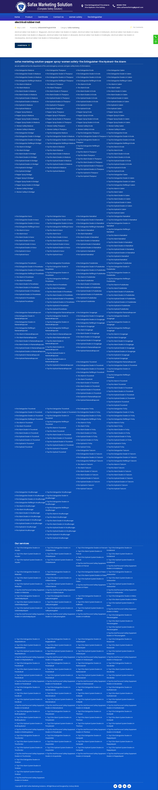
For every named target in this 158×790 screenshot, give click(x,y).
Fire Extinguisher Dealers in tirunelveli (90, 369)
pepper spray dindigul (24, 174)
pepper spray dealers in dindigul (27, 185)
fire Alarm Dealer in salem (117, 91)
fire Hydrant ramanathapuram (27, 358)
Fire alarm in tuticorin (85, 464)
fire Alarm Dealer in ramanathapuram (29, 341)
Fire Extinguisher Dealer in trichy (88, 412)
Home (17, 17)
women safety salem (116, 126)
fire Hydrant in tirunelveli (25, 443)
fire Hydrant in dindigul (24, 168)
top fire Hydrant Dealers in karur (58, 247)
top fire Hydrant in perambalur (58, 305)
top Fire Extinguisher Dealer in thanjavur (91, 136)
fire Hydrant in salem (115, 105)
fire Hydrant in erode (84, 105)
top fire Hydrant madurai (56, 171)
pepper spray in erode (85, 115)
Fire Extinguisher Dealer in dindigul (28, 136)
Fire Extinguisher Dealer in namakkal (90, 220)
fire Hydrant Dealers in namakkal (89, 247)
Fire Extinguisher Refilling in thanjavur (60, 81)
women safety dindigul (24, 188)
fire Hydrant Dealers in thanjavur (58, 101)
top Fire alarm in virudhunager (57, 514)
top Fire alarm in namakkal (117, 235)
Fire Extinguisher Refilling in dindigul (28, 143)
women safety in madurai (25, 129)
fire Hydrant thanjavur (55, 108)
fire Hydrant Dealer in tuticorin (88, 478)
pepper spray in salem (116, 115)
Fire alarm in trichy (84, 422)
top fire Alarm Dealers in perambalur (60, 295)
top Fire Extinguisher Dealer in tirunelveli (122, 365)
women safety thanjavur (56, 126)
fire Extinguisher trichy (85, 409)
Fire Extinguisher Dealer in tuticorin (89, 454)
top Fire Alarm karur (54, 234)
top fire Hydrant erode (116, 171)
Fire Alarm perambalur (24, 280)
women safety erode (85, 126)
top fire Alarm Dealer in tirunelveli (120, 388)
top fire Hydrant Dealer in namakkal (121, 249)
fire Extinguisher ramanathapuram (28, 312)
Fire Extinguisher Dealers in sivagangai (91, 319)
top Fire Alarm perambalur (56, 288)
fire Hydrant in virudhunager (26, 527)
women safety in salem (116, 129)
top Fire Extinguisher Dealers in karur (60, 223)
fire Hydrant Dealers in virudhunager (29, 523)
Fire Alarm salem (114, 88)
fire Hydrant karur (22, 254)
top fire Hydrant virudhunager (57, 538)
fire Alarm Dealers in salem (117, 95)
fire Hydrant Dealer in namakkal (88, 244)
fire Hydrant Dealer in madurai (27, 98)
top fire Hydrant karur (55, 254)
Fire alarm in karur (22, 230)
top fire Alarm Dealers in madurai (59, 157)
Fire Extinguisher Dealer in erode (88, 74)
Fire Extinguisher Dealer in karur (27, 220)
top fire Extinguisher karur (56, 216)
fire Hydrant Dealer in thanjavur (58, 98)
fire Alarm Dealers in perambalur (27, 287)
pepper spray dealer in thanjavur (59, 119)
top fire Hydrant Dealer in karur (58, 244)
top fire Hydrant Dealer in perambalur (60, 298)
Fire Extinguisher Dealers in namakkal (90, 223)
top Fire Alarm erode (115, 150)
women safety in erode (85, 129)
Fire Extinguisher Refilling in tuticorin (90, 461)
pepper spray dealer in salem (118, 119)
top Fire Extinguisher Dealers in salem (121, 181)
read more (22, 45)
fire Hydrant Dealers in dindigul (27, 164)
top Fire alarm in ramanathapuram (59, 334)
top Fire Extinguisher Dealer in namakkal (122, 220)
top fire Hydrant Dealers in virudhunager (61, 531)
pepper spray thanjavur (55, 112)
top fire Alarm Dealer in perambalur (59, 292)
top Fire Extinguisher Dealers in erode (121, 140)
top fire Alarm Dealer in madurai (58, 154)
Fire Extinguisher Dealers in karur (28, 223)
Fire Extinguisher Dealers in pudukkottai (91, 270)
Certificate (43, 17)
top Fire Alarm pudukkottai (117, 288)
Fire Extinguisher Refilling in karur (28, 227)
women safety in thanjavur (57, 129)
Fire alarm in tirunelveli (85, 376)
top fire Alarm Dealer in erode (118, 154)
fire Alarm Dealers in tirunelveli (88, 386)
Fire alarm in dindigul (23, 147)
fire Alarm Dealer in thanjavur (57, 91)
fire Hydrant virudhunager (25, 530)
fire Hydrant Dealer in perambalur (28, 291)
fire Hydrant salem (114, 108)
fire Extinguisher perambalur (26, 263)
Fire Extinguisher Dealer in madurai (28, 74)
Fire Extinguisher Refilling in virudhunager (30, 502)
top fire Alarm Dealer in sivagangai (120, 341)
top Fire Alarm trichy (115, 426)
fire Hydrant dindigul (23, 171)
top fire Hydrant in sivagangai (118, 355)
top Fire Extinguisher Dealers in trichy (121, 416)
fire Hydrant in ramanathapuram (28, 355)
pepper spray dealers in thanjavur (59, 122)
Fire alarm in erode (84, 84)
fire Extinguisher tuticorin (86, 450)
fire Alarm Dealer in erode (86, 91)
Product (29, 17)
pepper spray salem (115, 112)
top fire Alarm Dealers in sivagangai (121, 344)
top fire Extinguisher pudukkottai (120, 263)
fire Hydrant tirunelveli (24, 447)
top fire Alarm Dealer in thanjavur (89, 159)
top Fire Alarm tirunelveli (117, 384)
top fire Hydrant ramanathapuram (59, 368)
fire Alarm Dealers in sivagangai (88, 337)
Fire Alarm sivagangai (85, 330)
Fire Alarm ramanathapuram (26, 337)
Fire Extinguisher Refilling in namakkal (90, 227)
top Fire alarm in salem (116, 188)
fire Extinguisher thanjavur (56, 70)
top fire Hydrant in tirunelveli (118, 402)
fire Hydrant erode (84, 108)
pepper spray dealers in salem (119, 122)
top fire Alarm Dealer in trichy (118, 429)
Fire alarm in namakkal (85, 230)
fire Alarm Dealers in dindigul (26, 157)
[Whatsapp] (156, 42)
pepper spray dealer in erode (87, 119)
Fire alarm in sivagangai (85, 326)
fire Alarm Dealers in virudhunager (28, 516)
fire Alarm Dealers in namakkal (88, 241)
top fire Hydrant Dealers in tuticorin (121, 482)
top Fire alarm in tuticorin (117, 464)
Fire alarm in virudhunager (25, 506)
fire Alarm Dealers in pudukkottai (89, 287)
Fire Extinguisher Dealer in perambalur (29, 266)
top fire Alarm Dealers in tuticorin (120, 475)
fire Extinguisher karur (24, 216)
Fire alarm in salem (115, 84)
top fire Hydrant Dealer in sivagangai (121, 348)
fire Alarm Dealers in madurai (26, 95)
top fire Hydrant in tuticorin (118, 485)
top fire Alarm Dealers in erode (119, 157)
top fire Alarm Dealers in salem (119, 199)
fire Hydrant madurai (23, 108)
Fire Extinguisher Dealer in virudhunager (30, 495)
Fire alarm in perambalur (25, 277)
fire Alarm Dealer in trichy (86, 429)
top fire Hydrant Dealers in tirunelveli (121, 398)
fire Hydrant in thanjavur (56, 105)
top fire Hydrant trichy (116, 447)
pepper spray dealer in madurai (27, 119)
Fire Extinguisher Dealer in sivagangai (90, 316)
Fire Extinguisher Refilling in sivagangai (91, 323)
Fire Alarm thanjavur (54, 88)
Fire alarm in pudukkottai (86, 277)
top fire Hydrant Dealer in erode (119, 161)
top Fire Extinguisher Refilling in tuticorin (122, 461)
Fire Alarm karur (22, 234)
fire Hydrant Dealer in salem (118, 98)
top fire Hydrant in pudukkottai (119, 305)
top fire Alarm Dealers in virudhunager (60, 524)
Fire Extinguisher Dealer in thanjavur (60, 74)
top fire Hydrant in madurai (56, 168)
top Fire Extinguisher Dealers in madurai (61, 140)
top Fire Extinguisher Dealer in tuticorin (122, 454)
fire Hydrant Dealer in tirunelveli (88, 390)
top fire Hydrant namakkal (117, 260)
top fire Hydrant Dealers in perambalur (61, 302)
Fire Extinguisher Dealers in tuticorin (90, 457)
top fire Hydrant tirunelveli (117, 405)
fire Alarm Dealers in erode (86, 95)
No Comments (138, 27)
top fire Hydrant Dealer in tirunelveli (121, 395)
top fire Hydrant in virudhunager (58, 534)
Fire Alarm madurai (23, 88)
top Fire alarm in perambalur (57, 285)
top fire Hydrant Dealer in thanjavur (90, 166)
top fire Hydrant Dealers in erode (120, 164)
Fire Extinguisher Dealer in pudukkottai (91, 266)
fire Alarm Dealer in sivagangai (88, 333)
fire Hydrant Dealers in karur (26, 247)
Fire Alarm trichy (83, 426)
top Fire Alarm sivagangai (117, 337)
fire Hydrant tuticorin (84, 489)
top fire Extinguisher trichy (117, 409)
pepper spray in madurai (25, 115)
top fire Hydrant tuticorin (117, 489)
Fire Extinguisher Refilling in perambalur (30, 273)
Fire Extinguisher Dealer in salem (119, 74)
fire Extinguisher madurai (25, 70)
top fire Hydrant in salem (117, 209)
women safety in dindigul (25, 192)
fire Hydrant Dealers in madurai (27, 101)
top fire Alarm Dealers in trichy (119, 433)
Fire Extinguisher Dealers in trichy (89, 416)
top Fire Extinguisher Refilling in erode (121, 143)
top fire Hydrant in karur (55, 251)
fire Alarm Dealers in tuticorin (87, 475)
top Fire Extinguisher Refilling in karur (60, 227)
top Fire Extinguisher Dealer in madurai (60, 136)
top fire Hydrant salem (116, 213)
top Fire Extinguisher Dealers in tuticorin (122, 457)
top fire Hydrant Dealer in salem (119, 202)
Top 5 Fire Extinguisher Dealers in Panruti (92, 548)
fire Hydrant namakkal (85, 254)
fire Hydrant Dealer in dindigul (26, 161)
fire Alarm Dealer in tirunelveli (88, 383)
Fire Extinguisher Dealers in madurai (29, 77)
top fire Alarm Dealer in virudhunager (60, 521)
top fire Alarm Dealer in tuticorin (119, 471)
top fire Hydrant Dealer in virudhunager (61, 527)
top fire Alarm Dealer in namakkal (120, 242)
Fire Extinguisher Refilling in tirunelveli (90, 372)
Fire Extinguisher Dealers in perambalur (30, 270)
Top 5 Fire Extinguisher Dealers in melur (122, 596)
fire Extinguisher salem (116, 70)
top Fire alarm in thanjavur (87, 152)
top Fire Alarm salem (115, 192)
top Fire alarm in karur (55, 230)
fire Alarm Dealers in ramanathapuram (30, 344)
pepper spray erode (84, 112)
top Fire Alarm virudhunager (57, 517)
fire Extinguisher (95, 17)
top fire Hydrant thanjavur (87, 176)
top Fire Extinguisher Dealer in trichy (121, 412)
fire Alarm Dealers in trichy (86, 433)
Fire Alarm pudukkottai (85, 280)
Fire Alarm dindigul (22, 150)
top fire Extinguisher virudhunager (59, 492)
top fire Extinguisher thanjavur (88, 133)
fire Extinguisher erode (85, 70)
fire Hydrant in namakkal (86, 251)
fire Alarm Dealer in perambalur (27, 284)
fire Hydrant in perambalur (25, 298)
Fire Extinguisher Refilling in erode (89, 81)
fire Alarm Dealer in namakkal (88, 237)
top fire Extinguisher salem (117, 174)
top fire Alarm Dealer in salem (119, 195)
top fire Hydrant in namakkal (118, 256)
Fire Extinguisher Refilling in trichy (89, 419)
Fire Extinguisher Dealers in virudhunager (30, 499)
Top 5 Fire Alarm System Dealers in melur (122, 599)
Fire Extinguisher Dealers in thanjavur (60, 77)
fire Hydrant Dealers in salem (118, 101)
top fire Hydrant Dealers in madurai (59, 164)
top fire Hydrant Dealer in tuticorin (120, 478)
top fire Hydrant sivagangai (118, 358)
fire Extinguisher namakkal (86, 216)
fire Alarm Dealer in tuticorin (87, 471)
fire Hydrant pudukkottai (86, 301)
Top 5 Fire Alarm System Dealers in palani (92, 575)
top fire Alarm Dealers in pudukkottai (121, 295)
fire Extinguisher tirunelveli (87, 362)
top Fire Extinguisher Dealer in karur (59, 220)
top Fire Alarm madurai (55, 150)
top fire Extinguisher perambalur (58, 263)
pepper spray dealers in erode (88, 122)
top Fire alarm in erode (116, 147)
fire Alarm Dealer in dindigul (26, 154)
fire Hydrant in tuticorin (85, 485)
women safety (75, 17)
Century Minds (74, 786)
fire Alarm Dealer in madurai (26, 91)
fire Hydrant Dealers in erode (87, 101)
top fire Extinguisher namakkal (119, 216)
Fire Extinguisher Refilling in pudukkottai (91, 273)
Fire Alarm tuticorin (84, 468)
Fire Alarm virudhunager (25, 509)
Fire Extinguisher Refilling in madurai (29, 81)
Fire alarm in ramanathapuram (27, 334)
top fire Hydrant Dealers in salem (120, 206)
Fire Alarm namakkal (84, 234)
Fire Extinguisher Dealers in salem (120, 77)
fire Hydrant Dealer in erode (87, 98)
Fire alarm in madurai (23, 84)
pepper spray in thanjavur (56, 115)
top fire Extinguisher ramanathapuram (61, 312)
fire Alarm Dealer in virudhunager (28, 513)
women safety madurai (24, 126)
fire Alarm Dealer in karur (25, 237)
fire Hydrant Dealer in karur (26, 244)
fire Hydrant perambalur (24, 301)
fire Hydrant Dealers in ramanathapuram (30, 351)
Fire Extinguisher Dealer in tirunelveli (90, 365)
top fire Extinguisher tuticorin (118, 450)
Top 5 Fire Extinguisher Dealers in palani (91, 572)
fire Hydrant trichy (84, 447)
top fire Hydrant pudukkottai (118, 309)
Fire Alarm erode (83, 88)
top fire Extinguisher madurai (57, 133)
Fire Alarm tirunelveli (84, 379)
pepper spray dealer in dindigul (27, 181)
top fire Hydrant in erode (117, 168)
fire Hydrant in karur (23, 251)
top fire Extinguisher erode (117, 133)
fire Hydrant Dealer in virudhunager (29, 520)
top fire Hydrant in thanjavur (87, 173)
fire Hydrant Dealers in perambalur (28, 294)
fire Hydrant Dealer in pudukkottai (89, 291)
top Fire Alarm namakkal (116, 239)
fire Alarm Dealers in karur (25, 241)
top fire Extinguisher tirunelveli (58, 409)
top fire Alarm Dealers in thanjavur (89, 162)
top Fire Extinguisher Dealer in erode (121, 136)
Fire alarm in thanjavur (55, 84)
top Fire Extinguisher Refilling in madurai (61, 143)
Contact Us (58, 17)
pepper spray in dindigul (25, 178)
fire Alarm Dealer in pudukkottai (88, 284)
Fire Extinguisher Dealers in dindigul (28, 140)
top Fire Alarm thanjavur (86, 155)
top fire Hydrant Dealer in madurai (59, 161)
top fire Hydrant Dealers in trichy (120, 440)
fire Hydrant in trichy (84, 443)
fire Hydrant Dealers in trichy (87, 440)
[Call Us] (156, 37)
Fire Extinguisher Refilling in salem (120, 81)
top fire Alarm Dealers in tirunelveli (120, 391)
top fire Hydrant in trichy (117, 443)
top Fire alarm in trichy (116, 422)
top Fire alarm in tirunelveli (117, 381)
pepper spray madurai (24, 112)
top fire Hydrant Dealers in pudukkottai (122, 302)
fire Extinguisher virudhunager (27, 492)
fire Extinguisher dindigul (25, 133)
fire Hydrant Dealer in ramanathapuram (30, 348)
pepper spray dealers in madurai (28, 122)
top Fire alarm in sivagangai (118, 334)
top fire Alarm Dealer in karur (57, 237)
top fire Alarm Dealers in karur (58, 241)
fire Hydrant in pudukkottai (86, 298)
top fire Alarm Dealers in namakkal (120, 246)
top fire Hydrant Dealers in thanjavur (90, 169)
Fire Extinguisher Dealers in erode (89, 77)
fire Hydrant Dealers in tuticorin (88, 482)
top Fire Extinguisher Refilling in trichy (121, 419)
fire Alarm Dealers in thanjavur (58, 95)
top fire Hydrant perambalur (57, 309)
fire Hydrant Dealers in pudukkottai (89, 294)
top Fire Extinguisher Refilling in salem (121, 185)
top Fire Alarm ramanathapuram (58, 337)
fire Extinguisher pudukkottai (87, 263)
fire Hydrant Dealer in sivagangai (89, 340)
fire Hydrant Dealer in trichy (87, 436)
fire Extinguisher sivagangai (87, 312)
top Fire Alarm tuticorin (116, 468)
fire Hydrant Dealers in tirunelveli (89, 393)
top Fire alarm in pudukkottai (118, 285)
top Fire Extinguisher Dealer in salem (121, 178)
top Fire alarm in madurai (56, 147)
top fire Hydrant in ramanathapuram (60, 365)
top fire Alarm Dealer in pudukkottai (121, 292)
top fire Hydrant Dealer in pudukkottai (121, 298)
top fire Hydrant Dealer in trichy (119, 436)
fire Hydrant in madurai (24, 105)
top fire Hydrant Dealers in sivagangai (121, 351)
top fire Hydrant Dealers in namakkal (121, 253)
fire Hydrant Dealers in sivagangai (89, 344)
